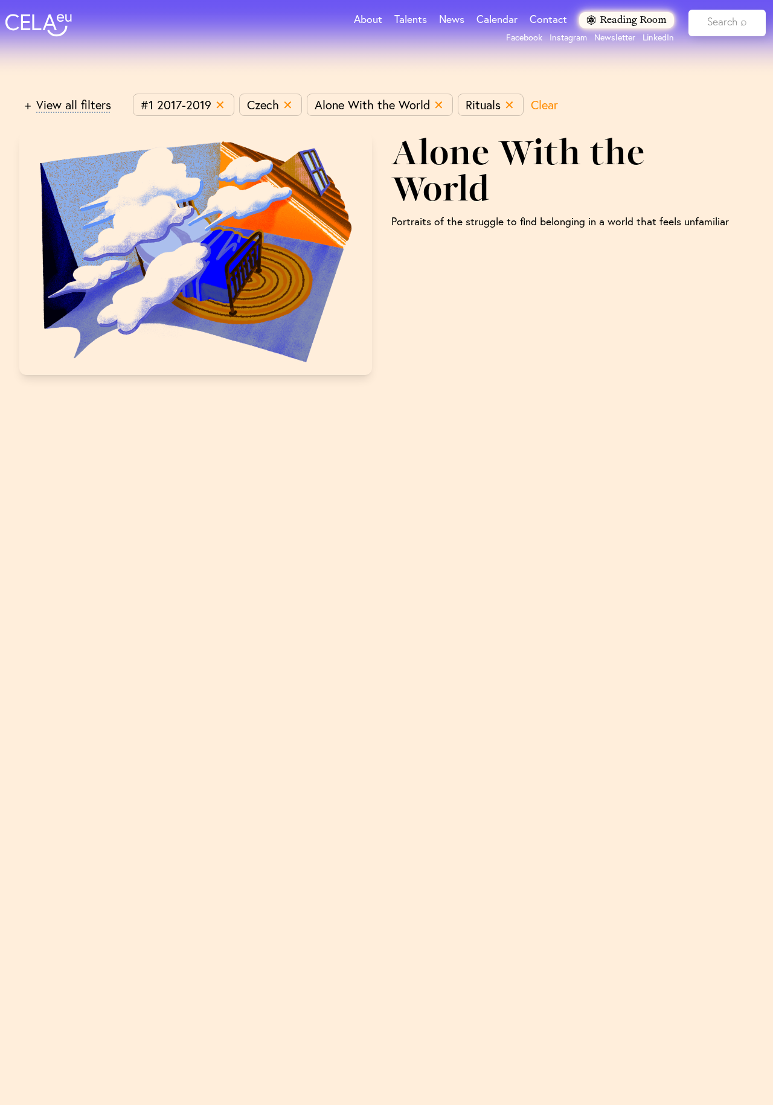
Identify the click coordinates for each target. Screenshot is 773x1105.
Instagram (568, 37)
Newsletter (614, 37)
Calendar (497, 19)
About (368, 19)
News (451, 19)
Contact (548, 19)
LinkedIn (658, 37)
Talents (410, 19)
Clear (544, 105)
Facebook (524, 37)
